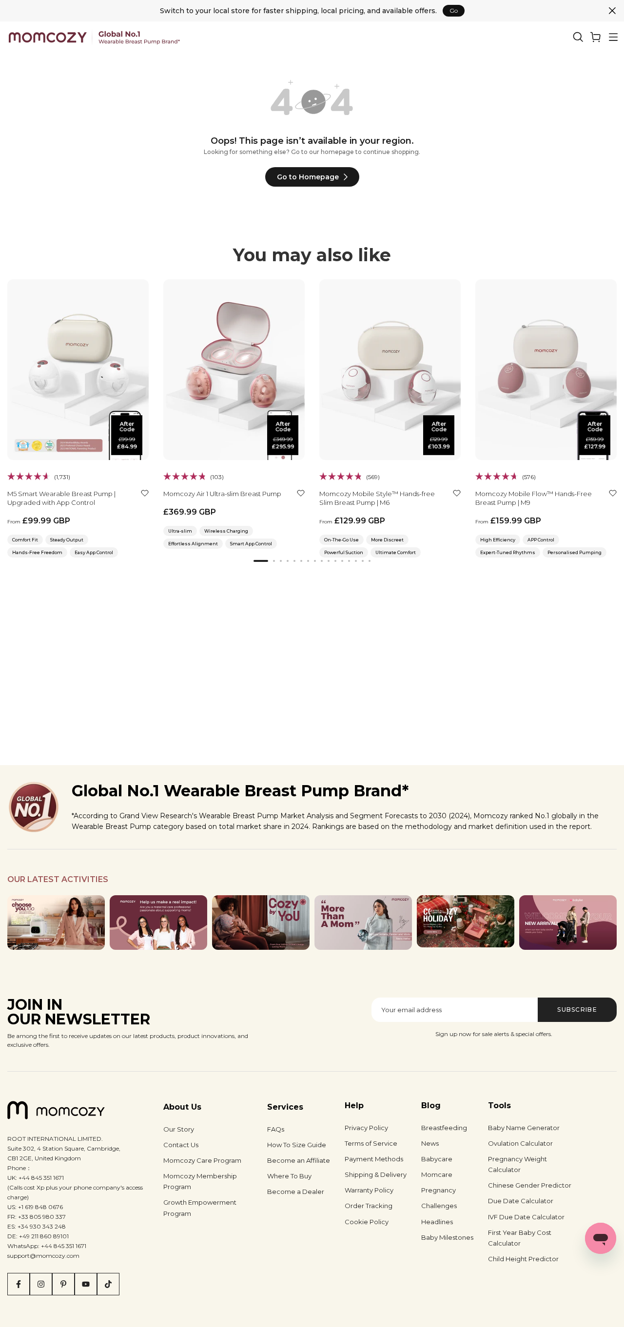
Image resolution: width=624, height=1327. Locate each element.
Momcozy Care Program (202, 1160)
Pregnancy (438, 1190)
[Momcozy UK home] (94, 37)
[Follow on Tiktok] (108, 1284)
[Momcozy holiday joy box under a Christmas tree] (465, 921)
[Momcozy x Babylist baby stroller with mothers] (568, 922)
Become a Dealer (295, 1191)
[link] (596, 37)
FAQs (275, 1129)
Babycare (436, 1159)
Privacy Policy (366, 1128)
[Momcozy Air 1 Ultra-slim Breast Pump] (234, 369)
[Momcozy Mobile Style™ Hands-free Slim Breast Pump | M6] (390, 369)
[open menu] (613, 37)
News (430, 1143)
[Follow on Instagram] (41, 1284)
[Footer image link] (56, 922)
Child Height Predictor (523, 1259)
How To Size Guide (296, 1145)
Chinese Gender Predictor (529, 1185)
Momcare (436, 1174)
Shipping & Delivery (376, 1174)
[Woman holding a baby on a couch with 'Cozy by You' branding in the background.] (261, 922)
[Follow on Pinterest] (63, 1284)
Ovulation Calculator (520, 1143)
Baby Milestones (447, 1237)
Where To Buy (289, 1176)
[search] (578, 37)
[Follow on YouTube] (86, 1284)
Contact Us (180, 1145)
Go (453, 10)
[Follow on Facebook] (18, 1284)
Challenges (439, 1206)
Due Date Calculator (520, 1201)
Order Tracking (368, 1206)
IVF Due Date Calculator (526, 1217)
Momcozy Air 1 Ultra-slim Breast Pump (222, 494)
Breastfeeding (444, 1128)
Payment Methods (374, 1159)
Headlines (437, 1222)
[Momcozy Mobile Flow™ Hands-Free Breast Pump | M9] (546, 369)
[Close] (612, 11)
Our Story (178, 1129)
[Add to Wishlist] (145, 493)
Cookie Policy (367, 1222)
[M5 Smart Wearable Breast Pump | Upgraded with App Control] (78, 369)
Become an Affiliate (298, 1160)
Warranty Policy (369, 1190)
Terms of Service (371, 1143)
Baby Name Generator (524, 1128)
